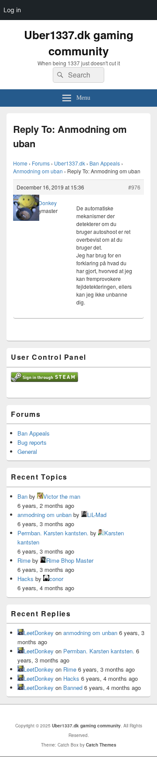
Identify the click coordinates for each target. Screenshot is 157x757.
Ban (22, 496)
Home (20, 163)
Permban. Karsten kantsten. (53, 533)
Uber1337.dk (69, 163)
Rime (24, 560)
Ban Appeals (104, 163)
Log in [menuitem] (12, 10)
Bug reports (32, 442)
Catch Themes (101, 745)
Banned (72, 687)
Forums (41, 163)
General (27, 451)
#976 (134, 187)
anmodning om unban (44, 514)
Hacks (25, 579)
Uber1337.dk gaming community (78, 43)
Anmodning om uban (38, 171)
